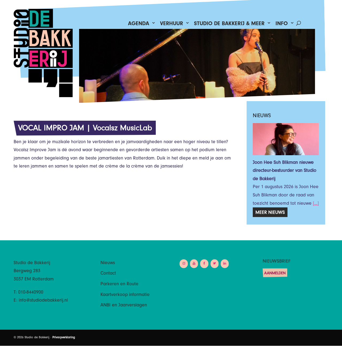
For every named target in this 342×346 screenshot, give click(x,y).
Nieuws (107, 263)
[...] (316, 203)
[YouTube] (194, 263)
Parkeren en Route (119, 284)
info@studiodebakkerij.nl (43, 300)
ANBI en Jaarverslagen (123, 305)
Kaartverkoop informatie (125, 295)
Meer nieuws (270, 213)
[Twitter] (215, 263)
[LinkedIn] (225, 263)
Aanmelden (275, 274)
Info (281, 24)
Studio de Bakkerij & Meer (229, 24)
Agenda (138, 24)
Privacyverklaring (63, 337)
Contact (108, 273)
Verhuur (171, 24)
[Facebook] (204, 263)
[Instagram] (184, 263)
